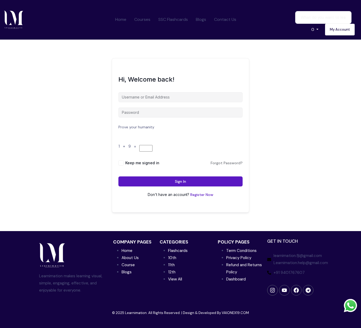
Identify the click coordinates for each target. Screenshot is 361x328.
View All (175, 279)
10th (172, 257)
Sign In (180, 181)
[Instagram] (272, 290)
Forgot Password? (227, 163)
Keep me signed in (142, 163)
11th (171, 265)
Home (120, 19)
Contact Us (225, 19)
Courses (142, 19)
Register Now (201, 194)
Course (128, 265)
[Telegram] (308, 290)
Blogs (201, 19)
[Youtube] (284, 290)
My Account (340, 29)
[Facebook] (296, 290)
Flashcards (178, 250)
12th (171, 272)
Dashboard (236, 279)
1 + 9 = (128, 146)
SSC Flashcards (173, 19)
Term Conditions (241, 250)
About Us (130, 257)
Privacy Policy (238, 257)
